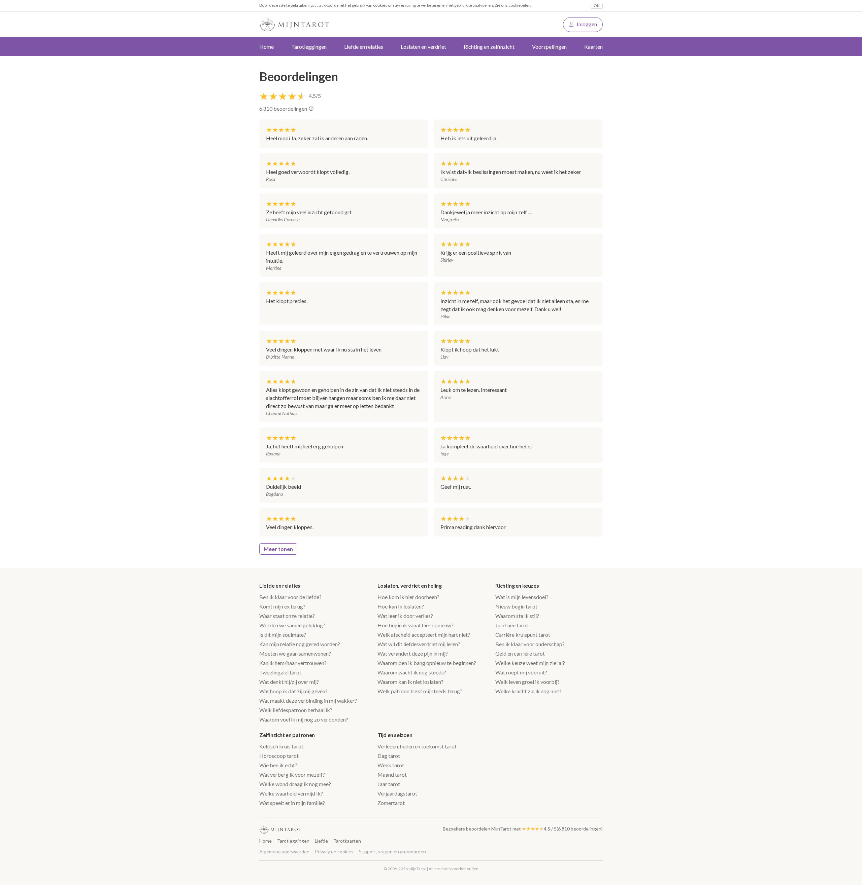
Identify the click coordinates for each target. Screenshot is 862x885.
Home (266, 46)
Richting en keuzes (517, 585)
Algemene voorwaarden (284, 851)
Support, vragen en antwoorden (392, 851)
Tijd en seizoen (394, 735)
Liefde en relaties (279, 585)
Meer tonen (278, 549)
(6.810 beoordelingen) (580, 829)
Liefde (321, 841)
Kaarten (593, 46)
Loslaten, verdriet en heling (409, 585)
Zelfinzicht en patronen (287, 735)
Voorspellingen (549, 46)
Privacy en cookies (334, 851)
